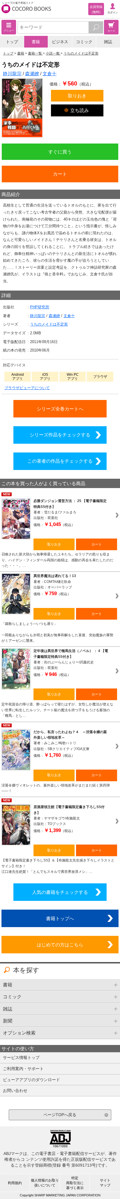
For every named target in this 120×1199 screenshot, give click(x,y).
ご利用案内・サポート (23, 1068)
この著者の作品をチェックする (60, 461)
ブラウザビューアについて (27, 388)
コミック (84, 41)
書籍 (36, 41)
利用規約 (15, 1183)
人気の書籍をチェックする (60, 892)
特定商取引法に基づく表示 (75, 1183)
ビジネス (60, 41)
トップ (12, 41)
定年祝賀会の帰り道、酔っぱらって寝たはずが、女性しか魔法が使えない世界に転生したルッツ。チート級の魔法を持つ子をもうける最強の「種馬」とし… (57, 710)
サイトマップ (105, 1182)
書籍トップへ (60, 918)
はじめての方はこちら (60, 944)
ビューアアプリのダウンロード (31, 1079)
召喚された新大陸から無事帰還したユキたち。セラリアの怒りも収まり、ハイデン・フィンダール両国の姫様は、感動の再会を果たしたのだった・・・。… (57, 560)
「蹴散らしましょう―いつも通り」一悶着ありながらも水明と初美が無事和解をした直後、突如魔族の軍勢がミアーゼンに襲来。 (57, 632)
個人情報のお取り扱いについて (45, 1182)
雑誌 (108, 41)
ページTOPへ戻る (59, 1114)
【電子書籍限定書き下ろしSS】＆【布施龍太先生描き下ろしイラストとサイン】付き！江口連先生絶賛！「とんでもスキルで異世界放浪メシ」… (57, 866)
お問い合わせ (15, 1090)
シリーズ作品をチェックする (60, 434)
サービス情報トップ (21, 1057)
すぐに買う (60, 151)
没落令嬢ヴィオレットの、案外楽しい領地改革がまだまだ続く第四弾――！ (55, 788)
